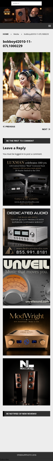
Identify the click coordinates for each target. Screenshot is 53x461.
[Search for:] (26, 3)
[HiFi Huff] (26, 21)
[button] (49, 26)
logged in (19, 154)
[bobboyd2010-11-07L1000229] (26, 121)
